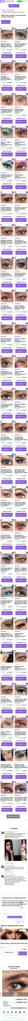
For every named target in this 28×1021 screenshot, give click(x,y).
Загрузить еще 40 (13, 816)
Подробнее (5, 56)
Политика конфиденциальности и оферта (14, 1015)
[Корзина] (26, 1)
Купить (5, 252)
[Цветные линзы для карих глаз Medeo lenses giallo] (21, 460)
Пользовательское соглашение (14, 1017)
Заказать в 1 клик (7, 52)
